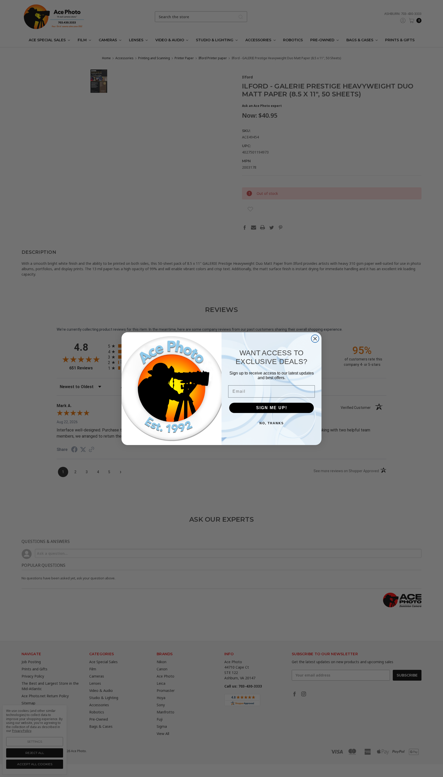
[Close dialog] (315, 338)
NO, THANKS (271, 423)
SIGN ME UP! (271, 408)
